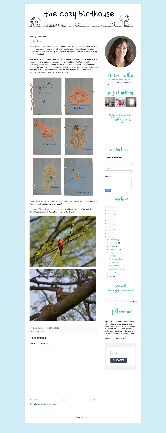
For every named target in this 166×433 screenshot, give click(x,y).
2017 (110, 227)
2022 (110, 210)
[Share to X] (53, 328)
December (114, 240)
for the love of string (116, 259)
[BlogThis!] (51, 328)
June (112, 273)
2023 (110, 207)
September (114, 250)
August (112, 253)
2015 (110, 233)
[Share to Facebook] (55, 328)
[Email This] (49, 328)
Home (64, 400)
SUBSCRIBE (118, 360)
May (111, 276)
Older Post (93, 400)
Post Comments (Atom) (49, 404)
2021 (110, 214)
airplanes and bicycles (117, 269)
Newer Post (34, 400)
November (114, 243)
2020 (110, 217)
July (111, 256)
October (113, 246)
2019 (110, 220)
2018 (110, 223)
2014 (110, 237)
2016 (110, 230)
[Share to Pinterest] (58, 328)
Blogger (88, 417)
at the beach (114, 266)
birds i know (40, 331)
